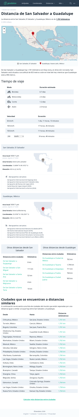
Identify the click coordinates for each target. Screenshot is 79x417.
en (74, 3)
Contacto (33, 414)
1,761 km (61, 320)
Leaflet (65, 60)
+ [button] (4, 28)
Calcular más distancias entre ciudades (39, 399)
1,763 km (61, 366)
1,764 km (61, 382)
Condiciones (42, 414)
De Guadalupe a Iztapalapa (52, 269)
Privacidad (52, 414)
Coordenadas (37, 3)
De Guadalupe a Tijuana (51, 265)
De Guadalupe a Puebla (51, 273)
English (26, 414)
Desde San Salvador (9, 10)
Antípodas (25, 3)
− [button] (4, 31)
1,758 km (61, 387)
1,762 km (61, 340)
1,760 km (61, 348)
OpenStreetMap (73, 60)
